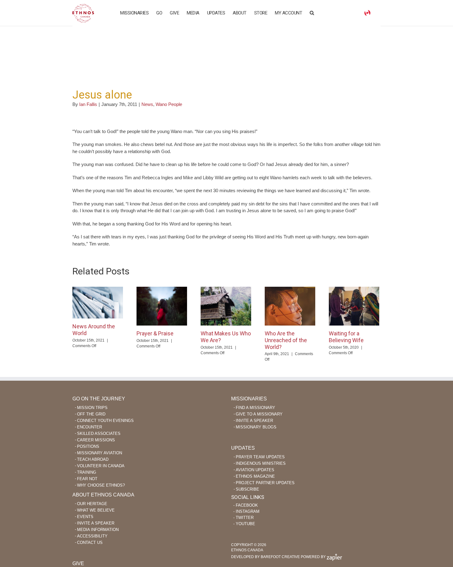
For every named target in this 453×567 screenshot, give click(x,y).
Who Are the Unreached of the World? (286, 340)
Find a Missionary (255, 407)
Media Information (98, 529)
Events (85, 516)
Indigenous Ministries (261, 463)
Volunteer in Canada (100, 466)
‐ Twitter (243, 517)
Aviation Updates (255, 470)
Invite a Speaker (254, 420)
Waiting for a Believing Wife (346, 336)
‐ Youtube (244, 523)
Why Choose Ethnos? (101, 485)
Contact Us (90, 542)
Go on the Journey (98, 398)
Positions (88, 446)
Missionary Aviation (99, 453)
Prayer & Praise (155, 333)
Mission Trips (92, 407)
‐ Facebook (245, 505)
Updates (243, 448)
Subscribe (247, 489)
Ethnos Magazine (255, 476)
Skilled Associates (98, 433)
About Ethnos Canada (103, 494)
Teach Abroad (92, 459)
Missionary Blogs (256, 427)
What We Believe (96, 510)
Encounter (89, 427)
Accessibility (92, 536)
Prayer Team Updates (260, 457)
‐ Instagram (246, 511)
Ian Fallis (88, 104)
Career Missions (96, 440)
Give (78, 563)
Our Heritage (92, 503)
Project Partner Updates (265, 482)
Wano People (169, 104)
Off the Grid (91, 414)
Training (86, 472)
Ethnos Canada (83, 13)
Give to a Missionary (259, 414)
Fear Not (87, 478)
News (147, 104)
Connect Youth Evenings (105, 420)
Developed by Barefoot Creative (265, 557)
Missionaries (249, 398)
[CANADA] (367, 12)
